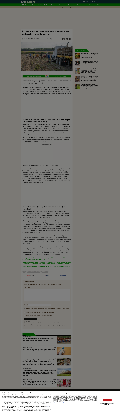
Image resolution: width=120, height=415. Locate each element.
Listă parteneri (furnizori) (58, 402)
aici (47, 406)
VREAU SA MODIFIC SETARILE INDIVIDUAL (107, 404)
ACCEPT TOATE (107, 399)
